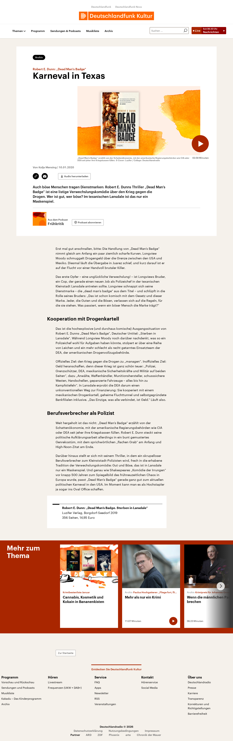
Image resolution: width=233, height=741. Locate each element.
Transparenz (196, 698)
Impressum (152, 730)
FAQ (97, 682)
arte (128, 734)
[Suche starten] (185, 31)
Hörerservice (149, 682)
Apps (97, 687)
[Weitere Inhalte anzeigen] (219, 586)
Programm (38, 31)
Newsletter (101, 693)
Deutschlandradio (199, 682)
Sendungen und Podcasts (18, 687)
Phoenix (114, 734)
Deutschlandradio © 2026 (116, 726)
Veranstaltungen (105, 704)
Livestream (55, 682)
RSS (97, 698)
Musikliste (92, 31)
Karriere (193, 693)
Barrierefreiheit (197, 713)
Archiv (109, 31)
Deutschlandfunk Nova (128, 6)
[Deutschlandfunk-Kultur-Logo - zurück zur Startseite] (116, 16)
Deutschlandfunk (101, 6)
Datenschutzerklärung (88, 730)
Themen (17, 31)
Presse (192, 687)
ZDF (100, 734)
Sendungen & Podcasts (65, 31)
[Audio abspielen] (200, 143)
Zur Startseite (65, 652)
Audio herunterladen (76, 176)
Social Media (149, 687)
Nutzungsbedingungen (124, 730)
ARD (88, 734)
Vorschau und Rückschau (17, 682)
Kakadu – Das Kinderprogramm (21, 698)
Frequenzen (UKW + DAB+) (65, 687)
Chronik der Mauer (149, 734)
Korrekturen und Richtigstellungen (199, 706)
